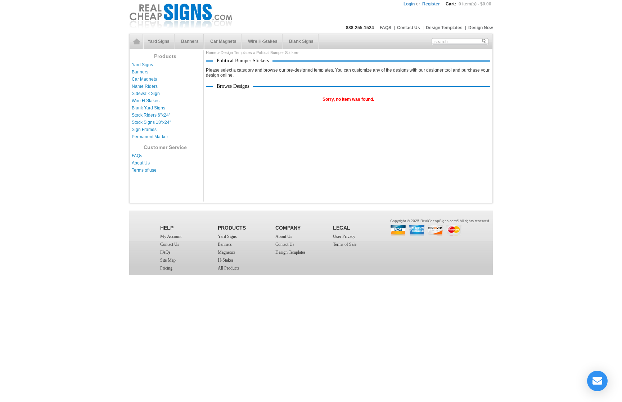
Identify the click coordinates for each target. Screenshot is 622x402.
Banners (190, 41)
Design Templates (444, 27)
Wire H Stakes (145, 100)
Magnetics (226, 252)
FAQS (385, 27)
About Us (141, 163)
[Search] (484, 41)
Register (431, 3)
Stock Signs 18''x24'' (151, 122)
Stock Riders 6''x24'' (151, 115)
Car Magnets (223, 41)
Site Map (168, 260)
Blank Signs (301, 41)
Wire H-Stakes (263, 41)
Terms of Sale (344, 244)
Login (409, 3)
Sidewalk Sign (146, 93)
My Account (170, 236)
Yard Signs (159, 41)
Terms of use (144, 170)
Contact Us (408, 27)
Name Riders (145, 86)
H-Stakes (226, 260)
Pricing (166, 268)
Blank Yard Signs (148, 107)
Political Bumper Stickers (277, 52)
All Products (228, 268)
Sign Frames (144, 129)
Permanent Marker (150, 136)
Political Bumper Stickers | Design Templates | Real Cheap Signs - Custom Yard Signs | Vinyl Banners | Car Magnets (180, 15)
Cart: (468, 3)
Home (137, 41)
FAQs (137, 155)
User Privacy (344, 236)
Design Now (480, 27)
